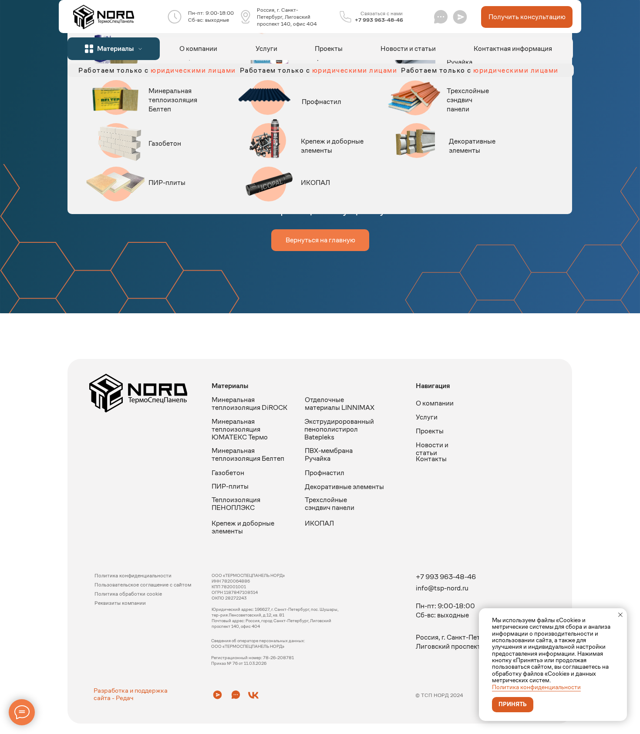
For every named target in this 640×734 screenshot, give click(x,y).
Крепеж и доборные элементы (243, 527)
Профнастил (321, 101)
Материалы (230, 385)
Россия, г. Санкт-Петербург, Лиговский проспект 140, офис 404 (287, 17)
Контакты (431, 458)
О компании (198, 48)
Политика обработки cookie (128, 593)
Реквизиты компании (120, 603)
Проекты (329, 48)
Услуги (266, 48)
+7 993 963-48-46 (379, 20)
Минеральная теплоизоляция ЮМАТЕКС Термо (240, 429)
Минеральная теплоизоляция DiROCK (249, 403)
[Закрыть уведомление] (620, 614)
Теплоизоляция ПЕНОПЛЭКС (236, 503)
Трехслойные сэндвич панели (468, 100)
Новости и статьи (408, 48)
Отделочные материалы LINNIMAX (339, 403)
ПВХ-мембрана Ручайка (329, 454)
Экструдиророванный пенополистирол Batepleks (339, 429)
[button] (460, 17)
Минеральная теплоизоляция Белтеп (172, 100)
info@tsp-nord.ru (442, 588)
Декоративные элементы (472, 146)
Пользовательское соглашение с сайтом (142, 584)
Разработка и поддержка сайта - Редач (131, 694)
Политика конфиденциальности (536, 687)
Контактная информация (513, 48)
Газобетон (164, 143)
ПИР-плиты (166, 182)
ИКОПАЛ (315, 182)
